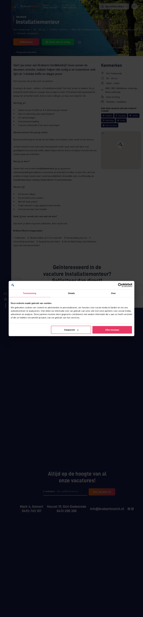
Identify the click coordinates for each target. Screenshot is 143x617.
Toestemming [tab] (29, 293)
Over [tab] (113, 293)
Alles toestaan (112, 330)
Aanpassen (69, 330)
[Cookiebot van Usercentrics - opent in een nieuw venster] (120, 285)
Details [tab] (71, 293)
